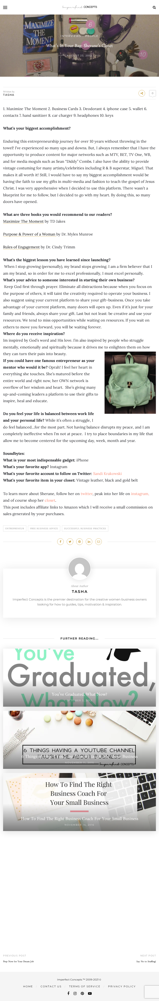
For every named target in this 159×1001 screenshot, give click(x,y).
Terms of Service (84, 986)
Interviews (71, 36)
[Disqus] (79, 883)
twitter (87, 493)
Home (28, 986)
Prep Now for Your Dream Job (18, 962)
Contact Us (51, 986)
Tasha (8, 94)
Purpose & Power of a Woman (29, 234)
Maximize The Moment (23, 221)
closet (50, 500)
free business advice (44, 528)
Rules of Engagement (21, 247)
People (91, 36)
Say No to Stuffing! (146, 962)
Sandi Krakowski (107, 473)
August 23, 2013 (79, 55)
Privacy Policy (122, 986)
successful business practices (85, 528)
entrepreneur (14, 528)
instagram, (139, 493)
